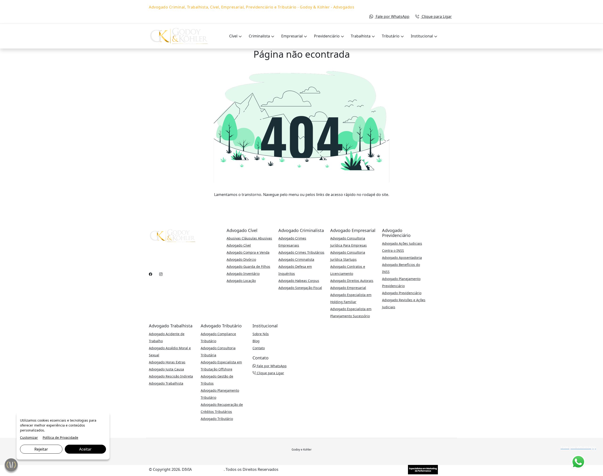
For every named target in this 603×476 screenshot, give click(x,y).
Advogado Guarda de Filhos (248, 266)
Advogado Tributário (217, 418)
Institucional (422, 36)
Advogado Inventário (243, 273)
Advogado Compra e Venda (248, 252)
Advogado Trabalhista (166, 383)
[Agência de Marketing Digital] (423, 469)
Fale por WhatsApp (392, 16)
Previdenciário (327, 36)
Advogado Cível (239, 245)
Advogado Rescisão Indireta (171, 376)
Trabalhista (361, 36)
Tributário (391, 36)
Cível (233, 36)
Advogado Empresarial (348, 287)
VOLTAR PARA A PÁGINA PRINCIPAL (301, 204)
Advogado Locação (241, 280)
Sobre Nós (261, 334)
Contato (259, 348)
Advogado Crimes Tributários (301, 252)
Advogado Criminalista (296, 259)
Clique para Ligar (436, 16)
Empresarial (292, 36)
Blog (256, 341)
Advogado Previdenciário (401, 293)
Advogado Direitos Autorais (351, 280)
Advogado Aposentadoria (402, 257)
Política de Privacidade (60, 437)
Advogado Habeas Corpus (298, 280)
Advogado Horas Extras (167, 362)
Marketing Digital (208, 469)
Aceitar (85, 449)
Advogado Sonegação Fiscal (300, 287)
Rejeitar (41, 449)
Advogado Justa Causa (166, 369)
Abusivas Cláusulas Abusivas (249, 238)
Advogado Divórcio (241, 259)
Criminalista (260, 36)
